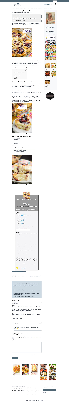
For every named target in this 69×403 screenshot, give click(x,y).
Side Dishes (50, 8)
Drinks (32, 8)
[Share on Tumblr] (21, 271)
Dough (17, 78)
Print (25, 204)
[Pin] (26, 58)
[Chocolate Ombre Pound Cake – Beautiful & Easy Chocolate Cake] (34, 369)
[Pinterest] (48, 4)
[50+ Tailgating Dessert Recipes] (52, 372)
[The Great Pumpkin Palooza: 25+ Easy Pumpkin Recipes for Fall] (43, 372)
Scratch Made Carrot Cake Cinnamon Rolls (21, 150)
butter (22, 215)
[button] (23, 203)
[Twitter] (46, 4)
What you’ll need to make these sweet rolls (20, 72)
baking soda (22, 220)
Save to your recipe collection (22, 206)
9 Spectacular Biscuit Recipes (19, 151)
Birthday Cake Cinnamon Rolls (19, 147)
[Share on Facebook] (15, 271)
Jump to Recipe (16, 18)
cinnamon (18, 138)
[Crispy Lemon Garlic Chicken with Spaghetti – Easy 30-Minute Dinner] (16, 369)
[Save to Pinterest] (13, 271)
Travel (28, 393)
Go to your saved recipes (32, 206)
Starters (28, 8)
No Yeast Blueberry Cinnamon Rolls (18, 71)
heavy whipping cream (24, 228)
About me (28, 388)
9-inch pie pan (16, 143)
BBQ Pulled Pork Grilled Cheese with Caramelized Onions (47, 86)
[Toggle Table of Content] (25, 70)
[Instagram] (47, 4)
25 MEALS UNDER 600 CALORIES (52, 69)
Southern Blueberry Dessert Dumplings (18, 276)
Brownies (36, 391)
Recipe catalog (29, 387)
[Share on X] (17, 271)
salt (21, 221)
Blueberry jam (16, 139)
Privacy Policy (40, 400)
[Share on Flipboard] (23, 271)
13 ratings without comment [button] (27, 333)
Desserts (35, 8)
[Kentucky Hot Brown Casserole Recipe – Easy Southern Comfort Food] (25, 369)
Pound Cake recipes (30, 390)
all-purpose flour (23, 217)
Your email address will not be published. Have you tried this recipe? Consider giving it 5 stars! (26, 338)
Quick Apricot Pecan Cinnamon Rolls (20, 152)
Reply (40, 302)
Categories (44, 392)
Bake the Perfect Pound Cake (47, 69)
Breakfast (28, 391)
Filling (16, 77)
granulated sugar (23, 218)
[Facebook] (45, 4)
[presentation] (47, 65)
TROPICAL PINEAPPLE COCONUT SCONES (36, 276)
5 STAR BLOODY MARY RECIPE (47, 77)
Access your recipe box (30, 394)
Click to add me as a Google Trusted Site (19, 20)
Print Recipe (21, 18)
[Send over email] (19, 271)
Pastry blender (16, 140)
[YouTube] (49, 4)
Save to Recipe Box (26, 18)
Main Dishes (45, 8)
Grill (35, 393)
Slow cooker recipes (38, 390)
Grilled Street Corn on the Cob (53, 77)
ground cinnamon (23, 214)
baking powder (24, 219)
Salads (36, 394)
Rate (29, 204)
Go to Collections (33, 18)
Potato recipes (37, 388)
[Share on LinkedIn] (25, 271)
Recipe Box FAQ (22, 268)
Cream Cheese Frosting (19, 76)
